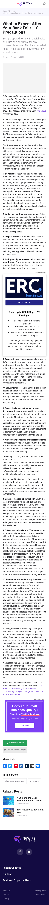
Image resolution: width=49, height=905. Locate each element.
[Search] (44, 4)
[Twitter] (29, 851)
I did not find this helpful (16, 750)
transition (34, 781)
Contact (6, 895)
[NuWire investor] (24, 4)
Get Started (24, 302)
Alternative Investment (14, 781)
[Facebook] (20, 851)
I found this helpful (16, 743)
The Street (41, 111)
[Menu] (4, 4)
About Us (6, 891)
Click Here (24, 725)
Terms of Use (41, 895)
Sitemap (6, 899)
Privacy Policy (40, 891)
